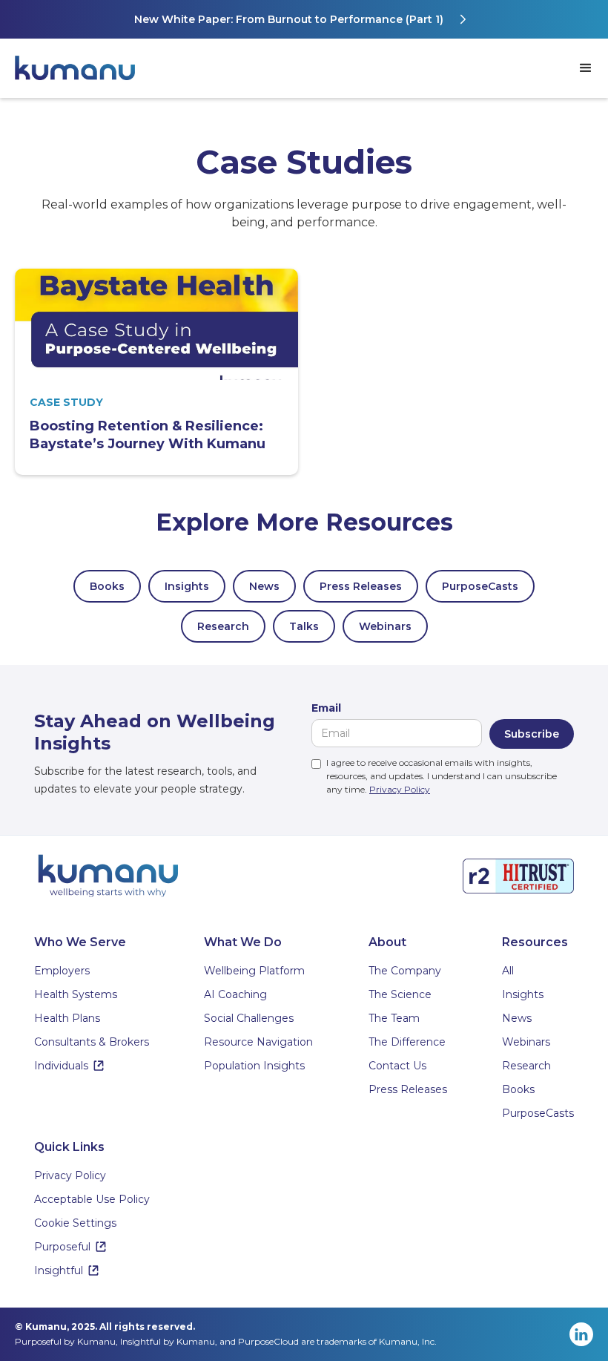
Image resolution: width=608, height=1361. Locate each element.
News (264, 586)
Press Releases (361, 586)
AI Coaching (235, 994)
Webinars (385, 626)
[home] (81, 68)
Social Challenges (249, 1018)
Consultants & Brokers (91, 1042)
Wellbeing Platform (254, 970)
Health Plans (67, 1018)
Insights (187, 586)
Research (223, 626)
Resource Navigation (258, 1042)
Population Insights (254, 1065)
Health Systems (75, 994)
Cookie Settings (75, 1223)
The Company (405, 970)
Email (326, 708)
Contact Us (397, 1065)
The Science (400, 994)
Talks (304, 626)
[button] (586, 68)
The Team (394, 1018)
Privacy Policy (399, 789)
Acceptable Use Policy (92, 1199)
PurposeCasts (480, 586)
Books (107, 586)
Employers (62, 970)
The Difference (407, 1042)
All (508, 970)
